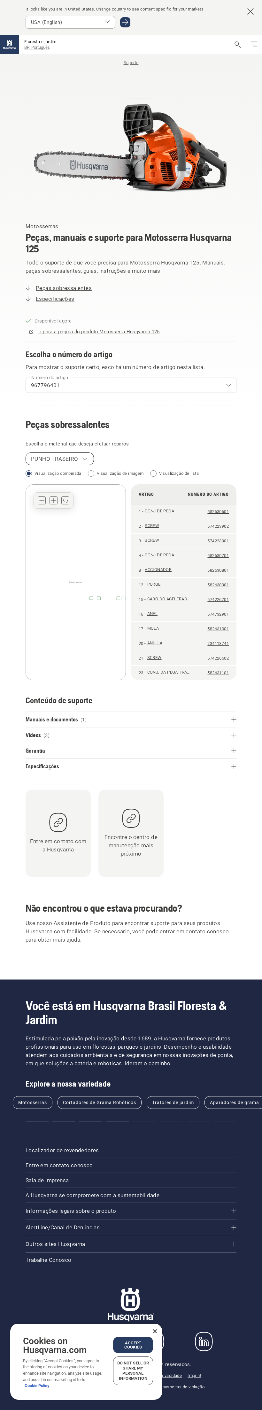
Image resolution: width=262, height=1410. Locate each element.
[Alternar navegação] (254, 44)
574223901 (218, 541)
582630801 (218, 570)
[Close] (155, 1331)
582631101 (218, 672)
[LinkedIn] (203, 1341)
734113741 (218, 643)
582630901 (218, 584)
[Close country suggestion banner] (250, 11)
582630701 (218, 555)
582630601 (218, 511)
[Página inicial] (9, 44)
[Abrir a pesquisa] (237, 44)
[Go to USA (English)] (125, 22)
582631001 (218, 628)
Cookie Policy (37, 1385)
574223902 (218, 526)
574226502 (218, 658)
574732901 (218, 614)
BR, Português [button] (37, 47)
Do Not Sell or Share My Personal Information (133, 1371)
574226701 (218, 599)
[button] (42, 500)
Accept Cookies (133, 1345)
